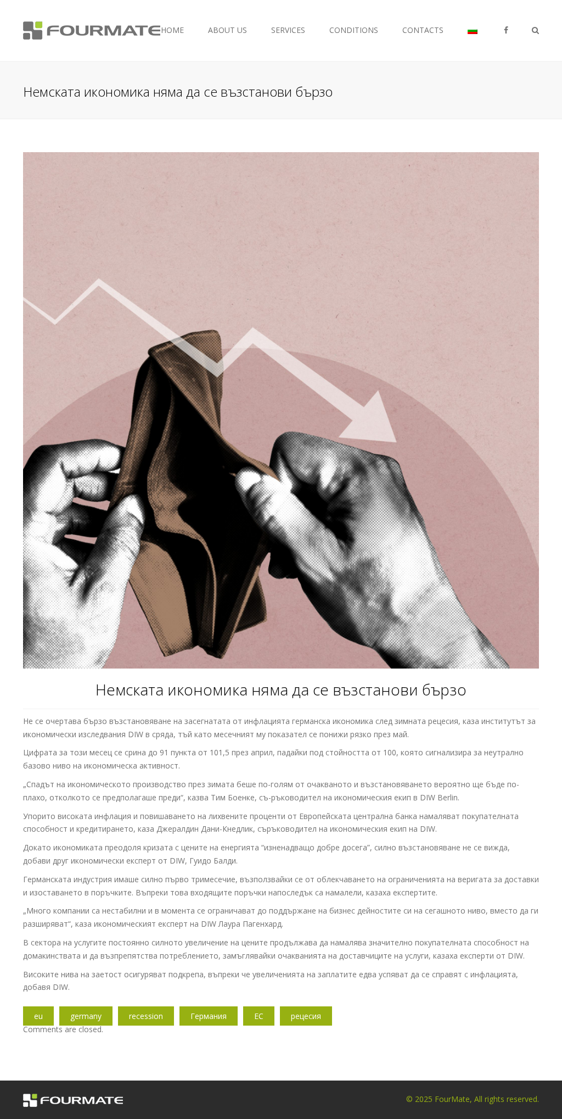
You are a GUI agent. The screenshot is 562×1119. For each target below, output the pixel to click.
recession (146, 1016)
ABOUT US (227, 30)
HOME (172, 30)
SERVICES (288, 30)
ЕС (258, 1016)
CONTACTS (422, 30)
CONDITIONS (353, 30)
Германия (208, 1016)
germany (86, 1016)
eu (38, 1016)
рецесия (306, 1016)
